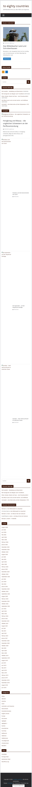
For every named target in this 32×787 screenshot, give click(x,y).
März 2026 (4, 539)
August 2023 (5, 596)
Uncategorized (5, 740)
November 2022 (6, 601)
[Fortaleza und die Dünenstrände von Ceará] (6, 195)
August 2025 (5, 554)
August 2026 (5, 527)
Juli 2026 (4, 529)
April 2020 (4, 650)
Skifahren (4, 735)
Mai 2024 (4, 584)
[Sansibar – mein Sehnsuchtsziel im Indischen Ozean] (6, 421)
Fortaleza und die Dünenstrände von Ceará (21, 193)
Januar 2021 (5, 638)
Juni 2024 (4, 581)
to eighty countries (16, 6)
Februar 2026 (5, 542)
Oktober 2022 (5, 603)
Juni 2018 (4, 687)
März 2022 (4, 613)
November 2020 (6, 643)
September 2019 (6, 658)
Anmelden (4, 754)
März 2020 (4, 653)
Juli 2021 (4, 628)
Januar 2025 (5, 569)
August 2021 (5, 626)
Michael (12, 43)
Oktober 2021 (5, 623)
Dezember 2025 (5, 547)
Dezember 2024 (5, 571)
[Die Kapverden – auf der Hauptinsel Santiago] (6, 308)
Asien (3, 703)
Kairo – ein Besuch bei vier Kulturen (16, 513)
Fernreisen (4, 718)
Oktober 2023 (5, 591)
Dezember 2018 (5, 680)
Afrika (3, 696)
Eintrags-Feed (5, 756)
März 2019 (4, 672)
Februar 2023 (5, 599)
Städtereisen (5, 738)
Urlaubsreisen (5, 743)
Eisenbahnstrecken (6, 711)
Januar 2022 (5, 618)
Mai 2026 (4, 534)
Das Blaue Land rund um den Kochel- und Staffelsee (15, 100)
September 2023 (6, 594)
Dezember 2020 (5, 640)
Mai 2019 (4, 668)
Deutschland (5, 708)
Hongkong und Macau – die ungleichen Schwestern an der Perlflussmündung (15, 123)
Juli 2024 (4, 579)
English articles (5, 713)
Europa (3, 716)
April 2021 (4, 633)
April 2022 (4, 611)
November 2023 (6, 589)
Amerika (4, 701)
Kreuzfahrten (5, 728)
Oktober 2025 (5, 552)
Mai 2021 (4, 631)
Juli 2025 (4, 557)
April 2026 (4, 537)
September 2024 (6, 576)
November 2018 (6, 682)
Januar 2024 (5, 586)
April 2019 (4, 670)
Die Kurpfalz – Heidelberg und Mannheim (12, 91)
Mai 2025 (4, 559)
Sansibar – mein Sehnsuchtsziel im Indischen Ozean (20, 419)
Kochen (3, 726)
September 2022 (6, 606)
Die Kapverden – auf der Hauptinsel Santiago (19, 306)
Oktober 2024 (5, 574)
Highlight (4, 721)
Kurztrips (4, 731)
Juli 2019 (4, 663)
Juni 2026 (4, 532)
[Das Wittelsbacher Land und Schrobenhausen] (16, 34)
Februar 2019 (5, 675)
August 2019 (5, 660)
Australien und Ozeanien (8, 706)
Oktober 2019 (5, 655)
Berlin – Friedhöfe (11, 518)
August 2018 (5, 685)
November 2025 (6, 549)
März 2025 (4, 564)
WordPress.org (5, 761)
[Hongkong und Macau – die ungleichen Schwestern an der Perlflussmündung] (16, 115)
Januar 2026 (5, 544)
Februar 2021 (5, 635)
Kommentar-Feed (6, 759)
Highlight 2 (4, 723)
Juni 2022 (4, 608)
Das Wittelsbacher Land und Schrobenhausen (14, 47)
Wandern (4, 745)
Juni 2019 (4, 665)
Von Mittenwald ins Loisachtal (14, 508)
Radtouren (4, 733)
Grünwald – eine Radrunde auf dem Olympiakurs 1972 (15, 104)
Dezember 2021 (5, 621)
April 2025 (4, 562)
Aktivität (4, 698)
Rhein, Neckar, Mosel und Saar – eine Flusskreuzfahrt (15, 96)
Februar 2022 (5, 616)
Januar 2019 (5, 677)
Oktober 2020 (5, 645)
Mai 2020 (4, 648)
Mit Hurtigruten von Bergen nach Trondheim (13, 93)
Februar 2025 (5, 566)
